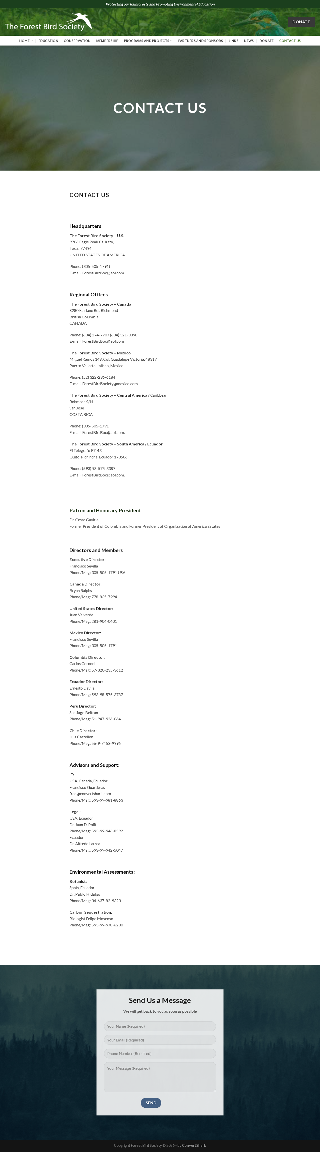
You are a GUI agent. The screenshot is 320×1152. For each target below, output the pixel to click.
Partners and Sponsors (200, 41)
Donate (267, 41)
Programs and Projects (146, 41)
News (249, 41)
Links (233, 41)
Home (24, 41)
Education (48, 41)
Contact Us (290, 41)
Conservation (77, 41)
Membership (107, 41)
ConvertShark (194, 1145)
